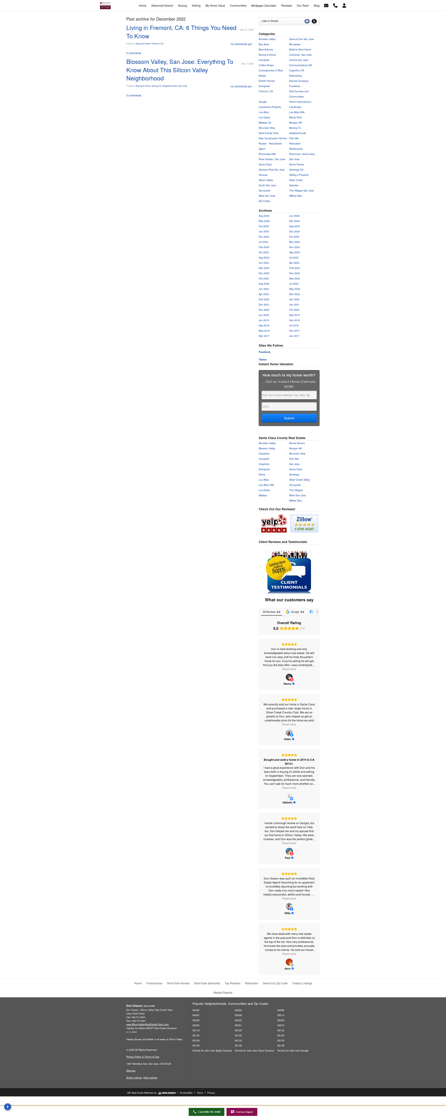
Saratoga (294, 474)
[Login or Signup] (344, 5)
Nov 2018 (294, 320)
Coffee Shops (266, 65)
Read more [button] (289, 669)
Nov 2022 (294, 273)
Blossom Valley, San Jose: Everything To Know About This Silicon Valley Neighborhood (179, 69)
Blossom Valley (267, 448)
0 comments (133, 53)
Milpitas (263, 495)
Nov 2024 (264, 236)
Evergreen (264, 86)
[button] (241, 1112)
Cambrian (264, 453)
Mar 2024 (294, 242)
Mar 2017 (264, 336)
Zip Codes (264, 201)
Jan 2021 (294, 304)
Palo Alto (294, 138)
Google (263, 101)
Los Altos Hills (297, 112)
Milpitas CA (265, 122)
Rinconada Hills (267, 154)
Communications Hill (300, 65)
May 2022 (294, 289)
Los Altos (264, 112)
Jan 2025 (264, 231)
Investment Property (270, 107)
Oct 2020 (294, 309)
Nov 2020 (264, 309)
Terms (200, 1092)
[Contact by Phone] (335, 5)
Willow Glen (295, 195)
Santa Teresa (296, 164)
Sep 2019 (294, 315)
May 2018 (264, 330)
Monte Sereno (297, 443)
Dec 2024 (294, 231)
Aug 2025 (294, 226)
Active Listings (134, 1077)
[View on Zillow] (289, 795)
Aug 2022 (264, 283)
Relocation (295, 143)
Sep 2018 (264, 325)
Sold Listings (150, 1077)
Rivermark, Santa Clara (302, 154)
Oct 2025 (264, 226)
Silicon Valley (266, 180)
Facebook (294, 86)
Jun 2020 (264, 315)
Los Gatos (264, 117)
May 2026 (264, 221)
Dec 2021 (264, 304)
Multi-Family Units (268, 133)
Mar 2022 (294, 294)
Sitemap (130, 1070)
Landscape (295, 107)
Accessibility (186, 1092)
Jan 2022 (294, 299)
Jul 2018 (294, 325)
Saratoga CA (296, 169)
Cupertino (264, 464)
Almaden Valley (267, 39)
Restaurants (296, 148)
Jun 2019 (264, 320)
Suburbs (293, 185)
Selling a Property (299, 175)
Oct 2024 (294, 236)
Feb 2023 (294, 268)
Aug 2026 (264, 215)
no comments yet (241, 44)
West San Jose (267, 195)
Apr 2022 (264, 294)
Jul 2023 (294, 257)
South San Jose (267, 185)
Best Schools (266, 49)
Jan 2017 (294, 336)
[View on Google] (289, 962)
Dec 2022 (264, 273)
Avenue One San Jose (301, 39)
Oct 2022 (264, 278)
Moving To (156, 85)
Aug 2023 (264, 257)
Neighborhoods (169, 85)
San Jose (182, 85)
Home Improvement (300, 101)
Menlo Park (295, 117)
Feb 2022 (264, 299)
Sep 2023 (294, 252)
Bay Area (264, 44)
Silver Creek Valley (299, 479)
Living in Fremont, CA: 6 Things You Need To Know (181, 31)
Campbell (264, 60)
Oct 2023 (264, 252)
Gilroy (262, 474)
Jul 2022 (294, 283)
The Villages (296, 490)
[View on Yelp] (289, 677)
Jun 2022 (264, 289)
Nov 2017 (294, 330)
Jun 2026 (294, 215)
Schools (263, 175)
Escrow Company (299, 81)
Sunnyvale (264, 190)
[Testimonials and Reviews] (289, 571)
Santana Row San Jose (271, 169)
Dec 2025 (294, 221)
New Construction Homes (273, 138)
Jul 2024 (263, 242)
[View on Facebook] (289, 732)
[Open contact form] (326, 5)
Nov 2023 (294, 247)
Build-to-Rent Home (300, 49)
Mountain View (267, 128)
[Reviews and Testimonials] (289, 523)
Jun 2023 (264, 262)
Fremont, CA (157, 43)
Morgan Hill (295, 122)
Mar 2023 (264, 268)
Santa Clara (265, 164)
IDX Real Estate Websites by (142, 1092)
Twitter (263, 359)
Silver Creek (296, 180)
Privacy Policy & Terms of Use (142, 1056)
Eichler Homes (267, 81)
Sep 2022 (294, 278)
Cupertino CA (296, 70)
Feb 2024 (264, 247)
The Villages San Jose (301, 190)
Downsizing (295, 75)
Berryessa (294, 44)
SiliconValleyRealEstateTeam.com (147, 1024)
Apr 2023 (294, 262)
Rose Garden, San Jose (272, 159)
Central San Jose (298, 60)
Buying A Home (143, 43)
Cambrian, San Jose (300, 54)
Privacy (211, 1092)
